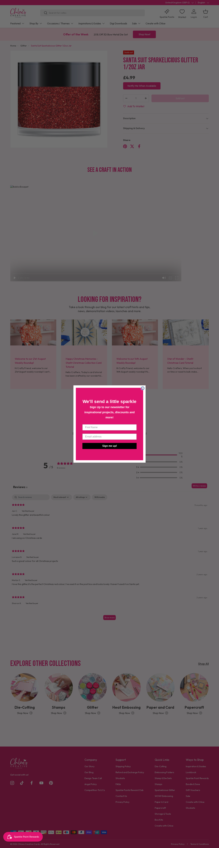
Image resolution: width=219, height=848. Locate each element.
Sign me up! (109, 446)
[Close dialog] (142, 388)
